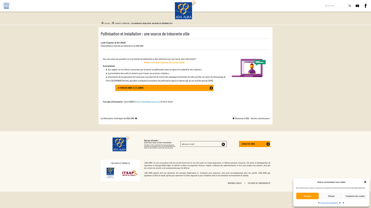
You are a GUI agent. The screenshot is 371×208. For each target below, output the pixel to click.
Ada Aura (186, 19)
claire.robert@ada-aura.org (147, 101)
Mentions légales (235, 183)
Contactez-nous (248, 144)
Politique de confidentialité (329, 203)
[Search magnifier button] (350, 6)
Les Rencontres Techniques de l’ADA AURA (117, 118)
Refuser (331, 196)
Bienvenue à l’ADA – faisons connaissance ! (252, 118)
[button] (365, 182)
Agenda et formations (122, 23)
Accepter (307, 196)
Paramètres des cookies (355, 196)
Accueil (107, 23)
